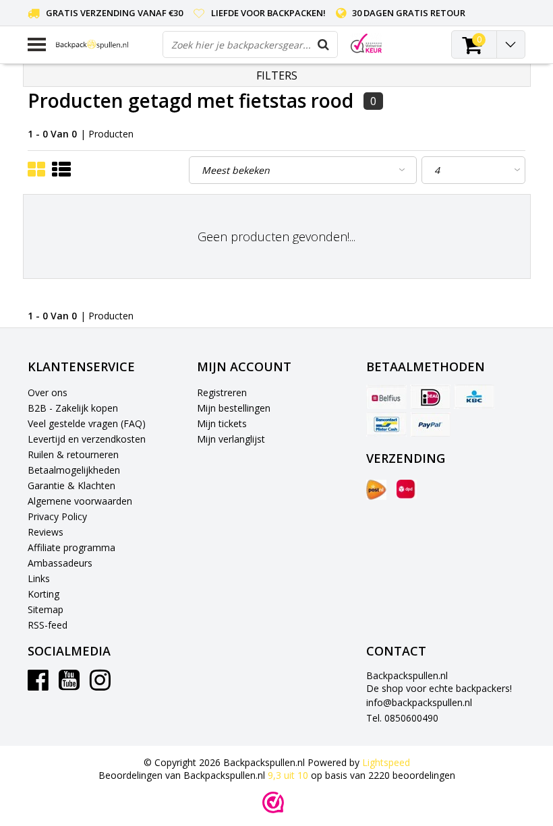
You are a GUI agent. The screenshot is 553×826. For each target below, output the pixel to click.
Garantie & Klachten (71, 485)
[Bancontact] (386, 424)
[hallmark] (366, 43)
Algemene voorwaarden (80, 501)
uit (288, 775)
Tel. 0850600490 (402, 717)
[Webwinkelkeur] (273, 802)
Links (39, 578)
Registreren (222, 392)
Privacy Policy (57, 516)
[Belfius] (386, 397)
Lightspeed (386, 762)
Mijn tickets (222, 423)
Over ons (47, 392)
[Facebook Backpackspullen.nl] (38, 684)
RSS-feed (47, 624)
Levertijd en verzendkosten (87, 439)
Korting (43, 593)
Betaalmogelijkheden (74, 470)
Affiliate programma (71, 547)
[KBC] (474, 397)
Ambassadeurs (60, 563)
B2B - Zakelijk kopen (73, 408)
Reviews (45, 532)
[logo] (104, 44)
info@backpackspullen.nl (419, 702)
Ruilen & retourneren (73, 454)
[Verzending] (376, 490)
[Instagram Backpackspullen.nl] (100, 684)
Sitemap (45, 609)
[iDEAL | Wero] (430, 397)
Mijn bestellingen (233, 408)
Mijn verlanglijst (231, 439)
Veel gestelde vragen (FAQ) (87, 423)
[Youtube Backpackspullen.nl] (69, 684)
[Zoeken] (324, 44)
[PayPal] (430, 424)
